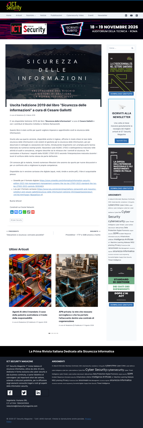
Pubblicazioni (56, 15)
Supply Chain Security (125, 257)
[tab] (49, 333)
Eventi (90, 15)
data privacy (120, 227)
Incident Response (125, 233)
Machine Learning (117, 242)
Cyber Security (16, 220)
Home (8, 15)
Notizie (43, 15)
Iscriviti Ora (122, 141)
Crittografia (131, 202)
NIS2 (132, 242)
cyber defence (130, 366)
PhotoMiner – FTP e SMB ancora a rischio (83, 233)
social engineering (124, 254)
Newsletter (102, 15)
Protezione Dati (125, 245)
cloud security (116, 202)
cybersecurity (116, 221)
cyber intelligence (118, 208)
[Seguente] (94, 292)
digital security (123, 374)
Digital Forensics (123, 230)
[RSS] (136, 15)
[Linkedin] (126, 15)
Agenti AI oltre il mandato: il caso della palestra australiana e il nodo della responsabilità (29, 315)
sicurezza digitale (104, 380)
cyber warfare (129, 225)
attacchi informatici (115, 199)
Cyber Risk (117, 212)
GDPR (116, 233)
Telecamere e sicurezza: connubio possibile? (25, 233)
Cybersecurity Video (75, 15)
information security (114, 236)
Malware (127, 242)
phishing (111, 245)
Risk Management (124, 248)
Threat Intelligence (114, 260)
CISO (109, 202)
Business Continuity (128, 199)
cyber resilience (73, 370)
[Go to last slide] (12, 292)
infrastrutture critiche (83, 377)
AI (108, 199)
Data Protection (99, 374)
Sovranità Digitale (113, 257)
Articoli (19, 15)
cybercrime (113, 205)
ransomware (113, 248)
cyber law (127, 208)
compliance (124, 202)
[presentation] (30, 280)
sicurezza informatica (123, 251)
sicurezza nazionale (113, 254)
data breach (111, 227)
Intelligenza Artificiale (123, 239)
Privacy (118, 245)
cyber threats (120, 225)
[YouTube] (131, 15)
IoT (109, 242)
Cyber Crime (124, 205)
